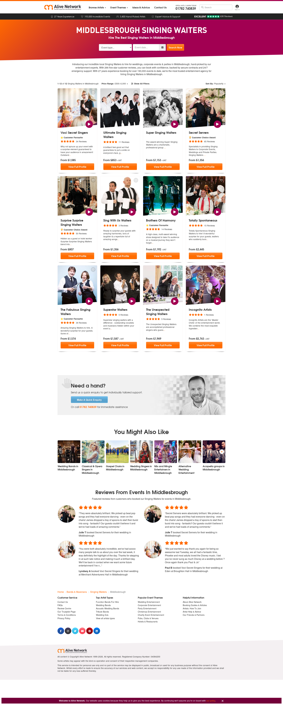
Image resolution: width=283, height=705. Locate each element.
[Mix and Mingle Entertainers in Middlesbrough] (165, 451)
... (70, 154)
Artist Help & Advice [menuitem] (192, 611)
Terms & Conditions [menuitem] (66, 614)
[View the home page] (62, 7)
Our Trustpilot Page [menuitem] (66, 611)
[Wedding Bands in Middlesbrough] (69, 451)
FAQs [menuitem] (60, 605)
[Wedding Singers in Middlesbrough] (141, 451)
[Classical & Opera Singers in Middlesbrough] (93, 451)
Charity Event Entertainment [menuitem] (151, 614)
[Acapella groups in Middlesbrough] (214, 451)
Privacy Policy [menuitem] (63, 618)
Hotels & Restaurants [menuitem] (148, 621)
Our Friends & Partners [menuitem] (193, 614)
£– (114, 83)
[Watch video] (89, 123)
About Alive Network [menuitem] (192, 601)
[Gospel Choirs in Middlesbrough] (117, 451)
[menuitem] (97, 7)
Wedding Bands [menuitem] (103, 605)
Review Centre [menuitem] (64, 608)
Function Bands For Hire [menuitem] (107, 601)
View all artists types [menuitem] (105, 618)
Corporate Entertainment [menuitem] (149, 605)
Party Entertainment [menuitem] (147, 608)
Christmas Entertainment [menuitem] (149, 611)
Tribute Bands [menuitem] (102, 611)
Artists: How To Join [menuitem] (192, 608)
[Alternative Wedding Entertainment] (189, 451)
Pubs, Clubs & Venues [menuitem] (148, 618)
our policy (210, 700)
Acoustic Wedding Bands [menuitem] (107, 608)
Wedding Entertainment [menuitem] (149, 601)
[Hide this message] (222, 701)
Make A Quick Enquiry (89, 399)
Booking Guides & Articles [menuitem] (195, 605)
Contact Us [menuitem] (62, 601)
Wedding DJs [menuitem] (102, 614)
